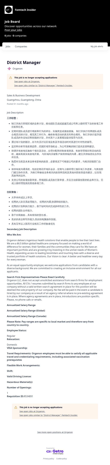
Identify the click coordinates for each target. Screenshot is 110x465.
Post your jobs (13, 30)
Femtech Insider (25, 10)
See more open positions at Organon (55, 432)
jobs (8, 46)
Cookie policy (61, 458)
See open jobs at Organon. (27, 81)
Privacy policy (48, 458)
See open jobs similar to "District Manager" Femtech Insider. (43, 85)
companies (21, 46)
